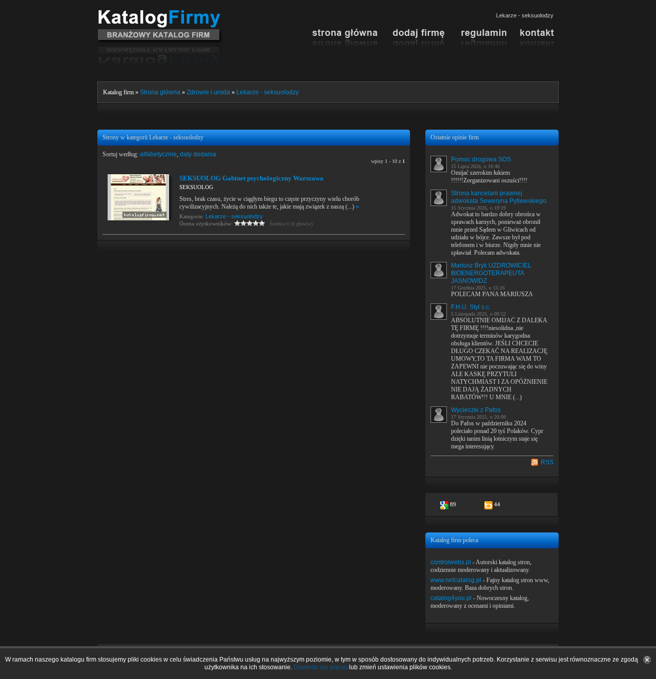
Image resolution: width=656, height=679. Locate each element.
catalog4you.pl (450, 598)
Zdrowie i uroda (208, 92)
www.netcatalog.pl (455, 580)
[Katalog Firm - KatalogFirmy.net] (160, 13)
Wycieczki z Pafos (476, 410)
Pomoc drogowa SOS (481, 159)
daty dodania (198, 154)
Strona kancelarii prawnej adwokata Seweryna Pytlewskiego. (499, 197)
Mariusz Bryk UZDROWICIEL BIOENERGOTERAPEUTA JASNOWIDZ (491, 273)
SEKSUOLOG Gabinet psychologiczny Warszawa (251, 178)
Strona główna (160, 92)
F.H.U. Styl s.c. (470, 307)
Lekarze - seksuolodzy (267, 92)
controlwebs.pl (450, 562)
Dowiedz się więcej (320, 667)
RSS (547, 462)
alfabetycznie (158, 154)
